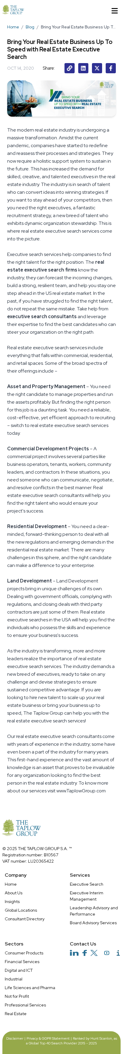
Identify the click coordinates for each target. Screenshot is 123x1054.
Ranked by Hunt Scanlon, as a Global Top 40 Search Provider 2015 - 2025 (71, 1041)
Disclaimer (14, 1038)
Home (13, 27)
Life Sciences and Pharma (30, 987)
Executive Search (86, 884)
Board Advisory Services (93, 922)
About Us (13, 893)
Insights (12, 901)
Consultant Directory (24, 919)
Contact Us (83, 944)
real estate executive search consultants (59, 736)
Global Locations (21, 910)
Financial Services (22, 961)
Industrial (13, 979)
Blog (30, 27)
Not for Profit (17, 996)
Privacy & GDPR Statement (48, 1038)
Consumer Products (24, 953)
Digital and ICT (19, 970)
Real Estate (16, 1013)
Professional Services (25, 1005)
